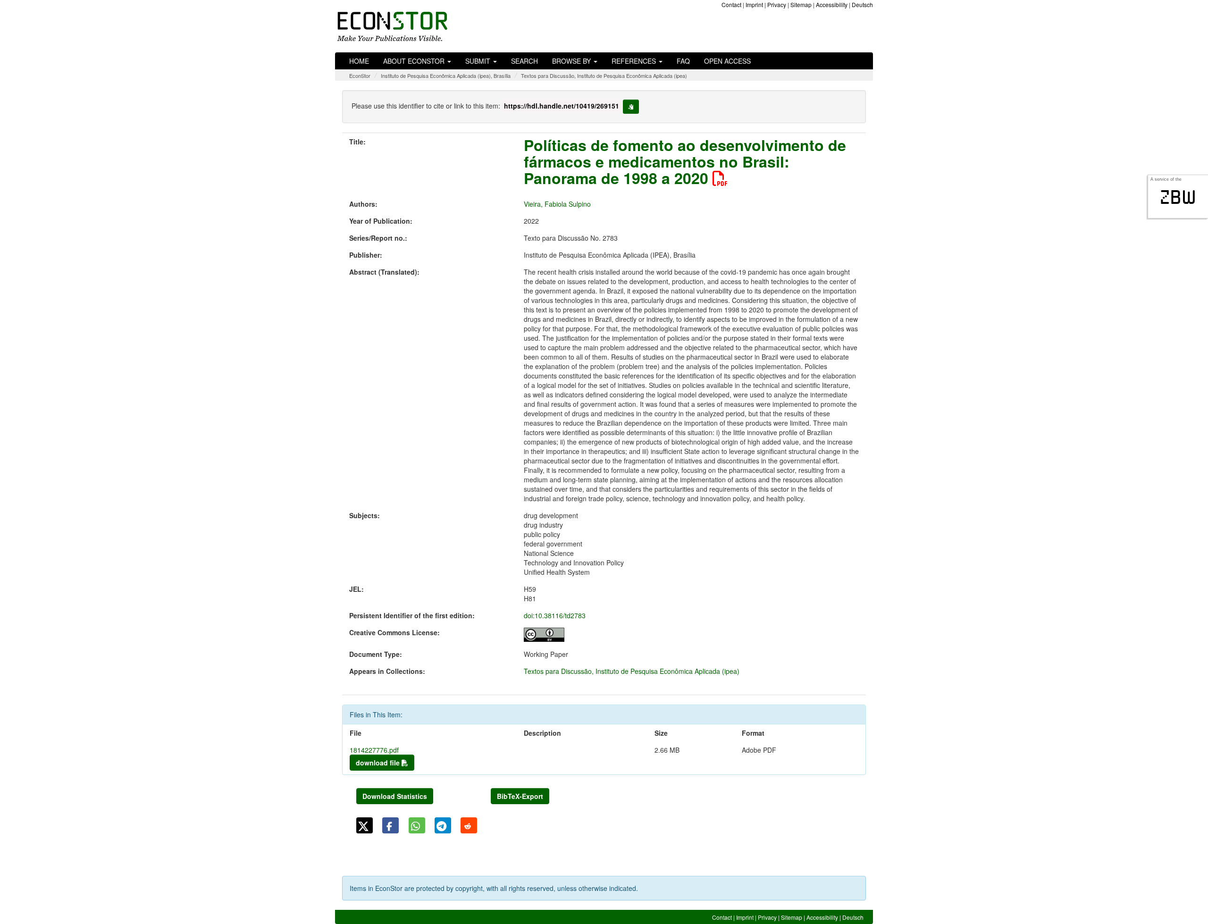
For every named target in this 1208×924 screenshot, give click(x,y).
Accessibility (831, 4)
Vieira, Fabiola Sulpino (557, 204)
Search (524, 61)
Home (359, 61)
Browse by (572, 61)
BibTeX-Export (520, 796)
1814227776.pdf (374, 750)
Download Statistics (394, 796)
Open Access (727, 61)
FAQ (683, 61)
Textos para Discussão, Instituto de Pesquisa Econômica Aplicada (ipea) (604, 75)
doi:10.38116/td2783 (555, 615)
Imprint (754, 4)
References (635, 61)
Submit (478, 61)
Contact (731, 4)
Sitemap (801, 4)
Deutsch (862, 4)
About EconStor (414, 61)
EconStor (359, 75)
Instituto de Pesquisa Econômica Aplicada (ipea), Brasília (446, 75)
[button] (364, 825)
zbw (1178, 197)
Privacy (776, 4)
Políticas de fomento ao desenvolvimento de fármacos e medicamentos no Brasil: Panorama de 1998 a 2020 (685, 161)
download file (379, 762)
